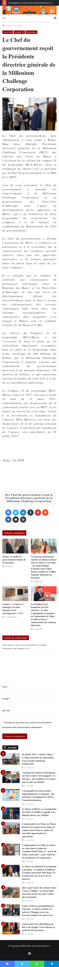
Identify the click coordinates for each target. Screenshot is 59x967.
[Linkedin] (23, 512)
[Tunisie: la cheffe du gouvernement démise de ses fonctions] (15, 546)
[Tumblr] (30, 512)
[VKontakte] (8, 519)
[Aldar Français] (29, 10)
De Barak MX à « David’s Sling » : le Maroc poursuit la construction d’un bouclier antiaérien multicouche (38, 759)
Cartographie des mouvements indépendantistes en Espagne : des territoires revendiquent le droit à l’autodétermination (38, 795)
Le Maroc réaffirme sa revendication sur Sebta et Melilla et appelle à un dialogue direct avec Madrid (39, 812)
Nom (5, 686)
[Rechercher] (55, 17)
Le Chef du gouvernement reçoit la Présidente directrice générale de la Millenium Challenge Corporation (29, 498)
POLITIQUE (32, 32)
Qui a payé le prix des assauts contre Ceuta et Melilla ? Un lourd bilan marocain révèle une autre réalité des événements (39, 892)
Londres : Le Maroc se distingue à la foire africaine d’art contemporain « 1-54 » (13, 608)
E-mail (6, 698)
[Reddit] (45, 512)
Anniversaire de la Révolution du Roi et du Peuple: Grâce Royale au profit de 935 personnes (38, 927)
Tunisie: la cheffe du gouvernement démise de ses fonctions (14, 559)
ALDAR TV (19, 32)
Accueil (7, 25)
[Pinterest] (38, 512)
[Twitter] (16, 512)
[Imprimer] (23, 519)
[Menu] (4, 17)
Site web (6, 710)
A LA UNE (17, 25)
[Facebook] (8, 512)
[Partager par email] (16, 519)
